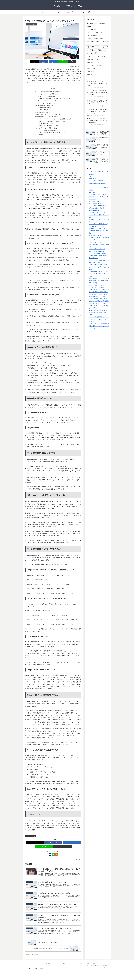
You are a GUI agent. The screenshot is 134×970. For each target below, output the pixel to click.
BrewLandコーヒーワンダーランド (98, 196)
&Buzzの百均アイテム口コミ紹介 (98, 226)
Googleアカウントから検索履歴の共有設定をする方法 (51, 132)
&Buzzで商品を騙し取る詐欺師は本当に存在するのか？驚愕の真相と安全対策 (99, 312)
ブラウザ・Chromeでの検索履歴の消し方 (48, 94)
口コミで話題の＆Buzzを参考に (98, 253)
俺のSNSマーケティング (96, 965)
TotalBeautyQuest (94, 210)
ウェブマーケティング (31, 836)
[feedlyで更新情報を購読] (53, 854)
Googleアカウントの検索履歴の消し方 (47, 96)
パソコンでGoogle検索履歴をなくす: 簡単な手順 (48, 91)
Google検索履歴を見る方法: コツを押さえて (47, 116)
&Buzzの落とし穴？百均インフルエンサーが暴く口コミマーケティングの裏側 (99, 274)
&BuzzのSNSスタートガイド (97, 228)
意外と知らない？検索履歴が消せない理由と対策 (48, 114)
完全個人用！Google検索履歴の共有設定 (46, 128)
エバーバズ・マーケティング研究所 (99, 194)
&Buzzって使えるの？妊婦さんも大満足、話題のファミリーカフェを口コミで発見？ (99, 326)
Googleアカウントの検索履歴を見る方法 (48, 125)
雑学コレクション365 (95, 242)
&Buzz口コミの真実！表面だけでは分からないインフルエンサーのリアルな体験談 (99, 319)
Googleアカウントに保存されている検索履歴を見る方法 (52, 121)
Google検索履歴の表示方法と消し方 (45, 105)
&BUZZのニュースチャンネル (97, 212)
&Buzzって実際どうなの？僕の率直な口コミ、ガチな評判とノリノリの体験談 (99, 267)
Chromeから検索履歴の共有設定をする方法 (49, 130)
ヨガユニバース (93, 176)
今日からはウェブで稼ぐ (84, 965)
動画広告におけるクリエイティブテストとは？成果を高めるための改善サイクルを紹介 (97, 83)
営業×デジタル (106, 965)
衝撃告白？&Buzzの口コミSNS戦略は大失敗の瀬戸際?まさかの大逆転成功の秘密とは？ (99, 281)
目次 (51, 88)
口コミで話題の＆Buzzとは (96, 251)
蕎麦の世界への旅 (94, 201)
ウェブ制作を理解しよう (62, 963)
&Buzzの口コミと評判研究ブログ (98, 224)
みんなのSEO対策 (106, 963)
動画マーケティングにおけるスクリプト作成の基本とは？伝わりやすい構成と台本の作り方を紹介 (97, 120)
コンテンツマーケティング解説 (76, 963)
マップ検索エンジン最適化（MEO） (92, 963)
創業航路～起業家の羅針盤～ (97, 208)
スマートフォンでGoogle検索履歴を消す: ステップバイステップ (54, 98)
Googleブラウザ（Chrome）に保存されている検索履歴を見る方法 (54, 119)
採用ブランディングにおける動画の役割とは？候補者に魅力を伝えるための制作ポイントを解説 (97, 111)
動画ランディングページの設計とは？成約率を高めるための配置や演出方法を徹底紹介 (97, 102)
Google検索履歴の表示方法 (44, 107)
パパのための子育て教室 (96, 181)
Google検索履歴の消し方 (44, 109)
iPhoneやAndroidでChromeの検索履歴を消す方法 (50, 100)
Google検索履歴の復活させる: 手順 (45, 112)
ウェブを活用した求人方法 (49, 963)
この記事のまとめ (40, 134)
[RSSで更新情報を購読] (56, 854)
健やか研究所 (92, 178)
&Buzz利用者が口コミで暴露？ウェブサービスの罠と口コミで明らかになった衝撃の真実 (99, 306)
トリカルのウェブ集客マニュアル (98, 206)
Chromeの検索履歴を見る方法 (45, 123)
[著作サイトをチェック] (50, 854)
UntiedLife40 (92, 199)
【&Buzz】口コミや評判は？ (97, 249)
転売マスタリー (93, 192)
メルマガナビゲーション (96, 203)
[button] (71, 61)
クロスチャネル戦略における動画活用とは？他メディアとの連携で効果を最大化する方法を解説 (97, 92)
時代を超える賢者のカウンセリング (99, 235)
